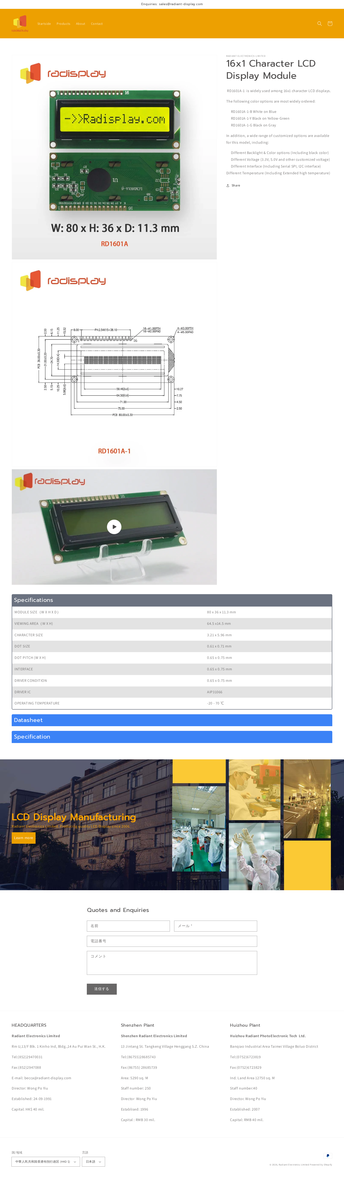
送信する (101, 988)
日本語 (90, 1162)
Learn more (23, 837)
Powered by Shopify (321, 1164)
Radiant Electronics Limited (294, 1164)
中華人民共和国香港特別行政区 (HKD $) (42, 1162)
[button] (320, 23)
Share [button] (236, 185)
